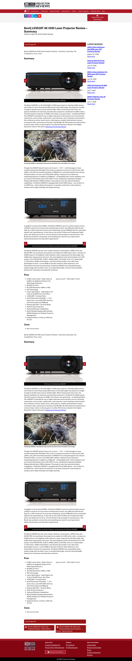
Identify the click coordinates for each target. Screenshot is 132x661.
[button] (97, 17)
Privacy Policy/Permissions (54, 647)
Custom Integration (83, 11)
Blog (103, 11)
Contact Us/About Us (52, 645)
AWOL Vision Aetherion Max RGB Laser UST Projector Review (96, 49)
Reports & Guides (55, 11)
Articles (74, 11)
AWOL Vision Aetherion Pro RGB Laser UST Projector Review (97, 74)
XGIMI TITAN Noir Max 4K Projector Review (96, 98)
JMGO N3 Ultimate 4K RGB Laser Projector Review (97, 86)
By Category (70, 645)
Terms (89, 650)
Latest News (44, 11)
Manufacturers (66, 11)
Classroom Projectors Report (55, 127)
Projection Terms (95, 11)
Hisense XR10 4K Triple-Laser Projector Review (96, 62)
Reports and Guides (94, 647)
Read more (91, 56)
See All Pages (29, 44)
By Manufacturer (72, 647)
